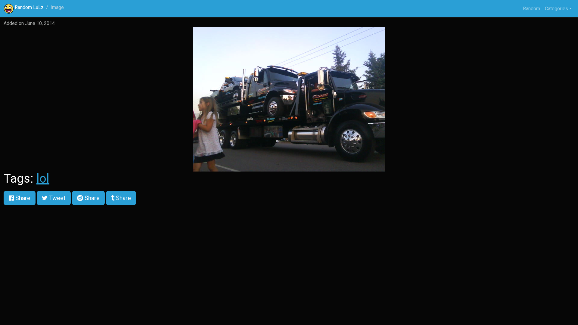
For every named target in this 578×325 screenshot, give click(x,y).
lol (42, 179)
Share (22, 198)
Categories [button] (556, 8)
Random (531, 8)
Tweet (57, 198)
